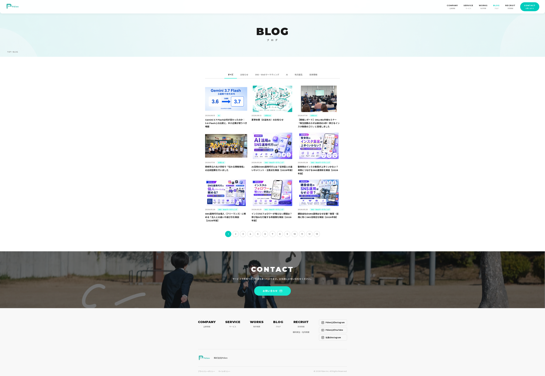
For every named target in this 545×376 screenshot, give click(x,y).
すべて (230, 74)
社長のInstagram (333, 337)
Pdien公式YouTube (334, 330)
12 (309, 234)
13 (317, 234)
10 (295, 234)
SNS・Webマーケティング (267, 74)
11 (302, 234)
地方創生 (299, 74)
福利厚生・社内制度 (301, 332)
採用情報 (313, 74)
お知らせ (244, 74)
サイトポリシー (224, 371)
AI (287, 74)
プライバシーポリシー (206, 371)
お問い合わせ (270, 291)
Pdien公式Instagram (335, 322)
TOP (9, 51)
